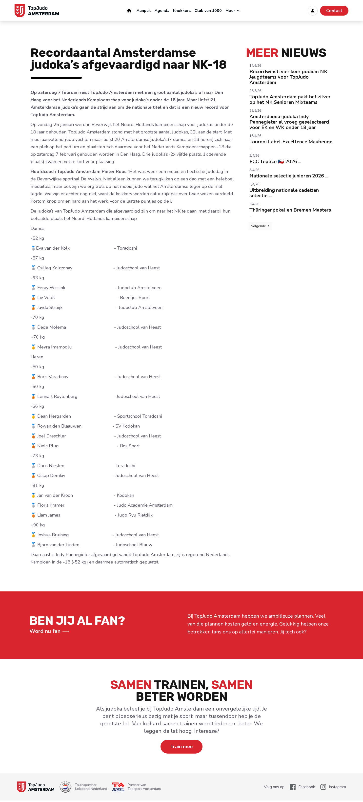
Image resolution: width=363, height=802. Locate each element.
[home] (37, 10)
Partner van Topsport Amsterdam (144, 787)
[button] (233, 10)
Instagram (337, 787)
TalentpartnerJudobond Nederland (91, 787)
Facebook (306, 787)
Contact (334, 11)
